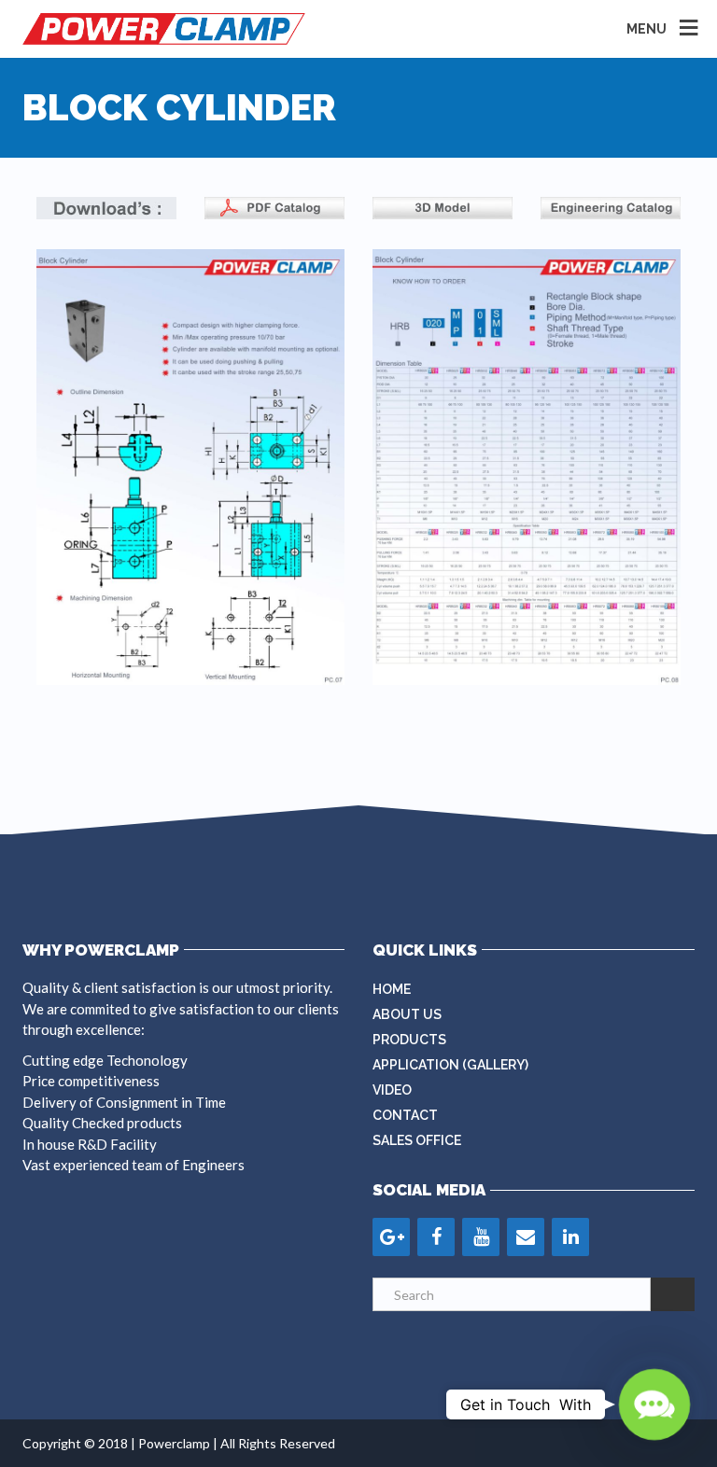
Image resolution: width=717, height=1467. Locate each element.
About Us (407, 1014)
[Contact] (525, 1237)
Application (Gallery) (450, 1064)
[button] (655, 1405)
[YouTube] (480, 1237)
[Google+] (391, 1237)
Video (392, 1090)
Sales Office (417, 1140)
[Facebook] (436, 1237)
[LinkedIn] (570, 1237)
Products (409, 1039)
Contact (405, 1115)
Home (392, 989)
